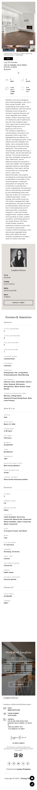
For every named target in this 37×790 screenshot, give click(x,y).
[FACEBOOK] (9, 763)
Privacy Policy (27, 778)
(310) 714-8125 (9, 284)
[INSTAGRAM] (14, 763)
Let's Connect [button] (18, 684)
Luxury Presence (24, 769)
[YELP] (28, 763)
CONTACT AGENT (18, 302)
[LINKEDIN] (18, 763)
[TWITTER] (23, 763)
